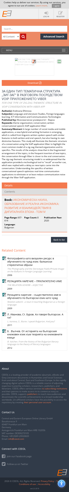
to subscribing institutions (54, 388)
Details (8, 185)
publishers (32, 394)
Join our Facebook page (18, 456)
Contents (9, 191)
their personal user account (37, 402)
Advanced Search (53, 36)
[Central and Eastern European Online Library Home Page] (7, 13)
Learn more (41, 5)
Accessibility (44, 484)
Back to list (59, 239)
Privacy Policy (47, 481)
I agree (56, 5)
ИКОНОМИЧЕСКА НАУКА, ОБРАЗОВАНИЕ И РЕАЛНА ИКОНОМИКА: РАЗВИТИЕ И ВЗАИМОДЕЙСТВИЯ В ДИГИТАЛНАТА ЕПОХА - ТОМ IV (31, 206)
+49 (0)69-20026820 (19, 436)
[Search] (23, 37)
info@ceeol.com (16, 438)
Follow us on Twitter (17, 464)
